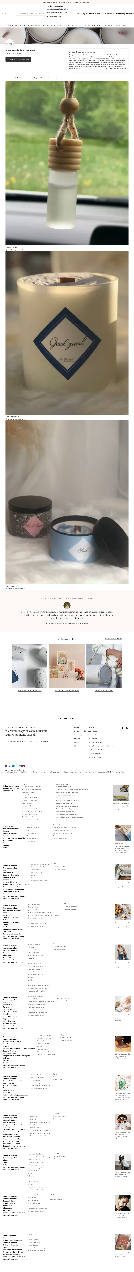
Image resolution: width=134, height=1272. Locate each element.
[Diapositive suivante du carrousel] (116, 613)
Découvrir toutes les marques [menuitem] (14, 896)
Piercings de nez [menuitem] (42, 1046)
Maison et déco (29, 25)
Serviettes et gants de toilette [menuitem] (40, 1130)
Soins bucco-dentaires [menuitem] (37, 1125)
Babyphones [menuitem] (34, 1116)
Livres (124, 25)
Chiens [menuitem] (5, 1162)
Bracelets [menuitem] (6, 1044)
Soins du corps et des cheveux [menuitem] (40, 1122)
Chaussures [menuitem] (7, 955)
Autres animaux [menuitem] (9, 1165)
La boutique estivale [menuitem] (28, 792)
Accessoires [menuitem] (7, 953)
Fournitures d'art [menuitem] (36, 1074)
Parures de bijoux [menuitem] (9, 1053)
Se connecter (107, 13)
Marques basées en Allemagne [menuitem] (66, 814)
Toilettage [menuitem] (30, 1176)
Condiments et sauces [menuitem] (11, 922)
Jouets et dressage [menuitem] (33, 1181)
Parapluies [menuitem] (30, 980)
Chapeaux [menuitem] (30, 958)
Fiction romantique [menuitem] (34, 1242)
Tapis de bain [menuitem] (35, 869)
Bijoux (73, 25)
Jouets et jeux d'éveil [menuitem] (11, 1134)
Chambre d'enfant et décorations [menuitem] (15, 1129)
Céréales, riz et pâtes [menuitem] (11, 917)
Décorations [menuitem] (31, 841)
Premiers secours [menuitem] (36, 1127)
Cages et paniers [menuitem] (33, 1170)
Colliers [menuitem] (6, 1058)
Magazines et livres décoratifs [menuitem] (14, 1252)
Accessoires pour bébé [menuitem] (11, 1136)
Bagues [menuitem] (6, 1060)
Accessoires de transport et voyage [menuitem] (39, 1157)
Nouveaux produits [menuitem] (33, 827)
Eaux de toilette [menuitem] (32, 1200)
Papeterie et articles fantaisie (86, 25)
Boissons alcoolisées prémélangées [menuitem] (39, 912)
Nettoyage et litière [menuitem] (33, 1159)
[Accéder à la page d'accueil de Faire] (7, 13)
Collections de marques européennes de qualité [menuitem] (72, 789)
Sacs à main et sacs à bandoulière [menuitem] (38, 985)
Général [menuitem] (6, 1247)
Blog (83, 14)
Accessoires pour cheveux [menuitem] (36, 955)
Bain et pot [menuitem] (34, 1119)
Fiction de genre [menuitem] (33, 1237)
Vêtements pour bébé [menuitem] (11, 1141)
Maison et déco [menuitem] (9, 826)
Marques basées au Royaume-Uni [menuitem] (67, 809)
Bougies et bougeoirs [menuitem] (34, 836)
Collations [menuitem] (7, 931)
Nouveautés (19, 25)
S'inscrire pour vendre (93, 14)
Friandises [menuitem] (30, 1184)
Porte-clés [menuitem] (30, 961)
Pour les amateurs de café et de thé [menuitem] (68, 800)
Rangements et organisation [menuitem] (62, 833)
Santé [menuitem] (29, 1179)
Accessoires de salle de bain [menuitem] (40, 864)
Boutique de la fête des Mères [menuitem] (31, 786)
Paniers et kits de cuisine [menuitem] (12, 934)
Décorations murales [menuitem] (60, 838)
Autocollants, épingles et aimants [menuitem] (15, 1095)
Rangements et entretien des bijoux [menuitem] (16, 1056)
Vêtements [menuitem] (7, 957)
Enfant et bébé (102, 25)
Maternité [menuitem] (6, 1127)
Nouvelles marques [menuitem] (33, 825)
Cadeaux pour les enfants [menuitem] (29, 814)
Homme (118, 25)
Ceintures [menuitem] (30, 947)
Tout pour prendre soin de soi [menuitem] (31, 820)
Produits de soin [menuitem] (9, 1203)
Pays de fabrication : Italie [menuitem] (64, 820)
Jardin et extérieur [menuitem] (33, 838)
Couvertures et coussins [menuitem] (61, 836)
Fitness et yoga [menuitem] (8, 1004)
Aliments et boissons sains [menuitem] (65, 795)
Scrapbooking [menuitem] (35, 1083)
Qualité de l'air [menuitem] (35, 1114)
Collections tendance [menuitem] (11, 786)
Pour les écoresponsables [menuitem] (29, 809)
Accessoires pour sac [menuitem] (34, 983)
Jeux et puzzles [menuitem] (8, 1083)
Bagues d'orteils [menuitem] (42, 1049)
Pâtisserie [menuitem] (6, 913)
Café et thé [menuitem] (7, 920)
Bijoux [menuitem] (5, 836)
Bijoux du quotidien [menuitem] (27, 817)
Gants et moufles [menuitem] (33, 952)
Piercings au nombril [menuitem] (44, 1038)
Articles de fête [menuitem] (8, 1090)
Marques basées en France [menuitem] (65, 811)
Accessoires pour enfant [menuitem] (12, 1139)
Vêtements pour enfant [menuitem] (11, 1143)
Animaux (111, 25)
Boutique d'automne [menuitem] (28, 795)
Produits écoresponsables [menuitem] (12, 1240)
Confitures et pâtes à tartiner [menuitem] (14, 929)
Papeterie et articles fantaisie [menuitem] (14, 838)
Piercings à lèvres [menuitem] (43, 1043)
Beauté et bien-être (63, 25)
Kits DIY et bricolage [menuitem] (37, 1077)
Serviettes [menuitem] (34, 875)
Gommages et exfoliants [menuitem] (35, 1007)
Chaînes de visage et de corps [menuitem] (47, 1041)
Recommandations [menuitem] (10, 791)
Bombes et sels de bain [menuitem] (35, 996)
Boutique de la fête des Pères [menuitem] (31, 789)
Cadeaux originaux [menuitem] (27, 806)
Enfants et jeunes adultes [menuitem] (12, 1250)
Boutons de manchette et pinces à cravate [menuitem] (19, 1048)
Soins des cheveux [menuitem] (10, 1012)
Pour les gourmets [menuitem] (62, 798)
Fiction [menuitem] (30, 1234)
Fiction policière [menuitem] (33, 1239)
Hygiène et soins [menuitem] (9, 1019)
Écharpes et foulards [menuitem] (34, 963)
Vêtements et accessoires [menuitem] (35, 1162)
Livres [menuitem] (5, 847)
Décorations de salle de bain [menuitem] (40, 867)
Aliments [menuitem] (30, 1173)
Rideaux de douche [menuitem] (37, 872)
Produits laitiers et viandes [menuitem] (13, 927)
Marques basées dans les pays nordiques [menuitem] (69, 817)
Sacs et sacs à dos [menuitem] (33, 944)
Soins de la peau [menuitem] (9, 1021)
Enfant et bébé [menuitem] (8, 840)
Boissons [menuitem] (6, 915)
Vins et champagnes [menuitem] (34, 904)
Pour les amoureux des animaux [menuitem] (31, 811)
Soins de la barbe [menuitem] (33, 1195)
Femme (53, 25)
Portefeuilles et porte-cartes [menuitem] (36, 974)
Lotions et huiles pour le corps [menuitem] (37, 999)
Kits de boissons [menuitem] (32, 921)
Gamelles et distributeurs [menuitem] (35, 1154)
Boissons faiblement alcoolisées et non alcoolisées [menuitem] (44, 915)
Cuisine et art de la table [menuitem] (61, 830)
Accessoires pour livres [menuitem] (11, 1254)
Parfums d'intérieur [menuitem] (59, 825)
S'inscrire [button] (88, 2)
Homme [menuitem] (6, 845)
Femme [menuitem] (6, 831)
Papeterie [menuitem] (6, 1092)
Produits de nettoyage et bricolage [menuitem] (64, 827)
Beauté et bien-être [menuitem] (10, 833)
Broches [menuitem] (6, 1046)
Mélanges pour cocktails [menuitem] (35, 918)
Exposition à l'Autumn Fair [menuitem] (30, 800)
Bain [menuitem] (28, 830)
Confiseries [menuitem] (7, 924)
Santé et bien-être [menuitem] (9, 1009)
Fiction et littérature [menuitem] (10, 1245)
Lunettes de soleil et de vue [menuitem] (36, 966)
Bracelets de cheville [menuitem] (44, 1035)
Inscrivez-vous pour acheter (123, 14)
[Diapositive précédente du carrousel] (17, 613)
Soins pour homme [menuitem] (10, 1016)
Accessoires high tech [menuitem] (34, 969)
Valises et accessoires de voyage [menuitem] (38, 972)
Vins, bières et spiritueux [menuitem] (12, 910)
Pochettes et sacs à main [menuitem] (35, 950)
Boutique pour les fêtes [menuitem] (29, 797)
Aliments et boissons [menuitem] (11, 829)
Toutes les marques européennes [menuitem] (67, 806)
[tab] (11, 78)
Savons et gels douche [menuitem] (34, 1010)
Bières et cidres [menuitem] (32, 907)
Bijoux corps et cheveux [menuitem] (12, 1041)
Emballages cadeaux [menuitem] (10, 1085)
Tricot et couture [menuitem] (36, 1080)
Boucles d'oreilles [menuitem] (9, 1051)
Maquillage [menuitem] (7, 1014)
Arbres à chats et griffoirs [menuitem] (35, 1168)
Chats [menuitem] (5, 1160)
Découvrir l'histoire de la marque (115, 68)
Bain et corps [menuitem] (8, 1002)
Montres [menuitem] (30, 977)
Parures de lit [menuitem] (31, 833)
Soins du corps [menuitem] (32, 1197)
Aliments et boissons (42, 25)
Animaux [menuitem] (6, 843)
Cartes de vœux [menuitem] (9, 1088)
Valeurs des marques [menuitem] (11, 788)
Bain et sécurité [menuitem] (9, 1122)
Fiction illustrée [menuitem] (33, 1245)
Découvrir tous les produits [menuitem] (13, 898)
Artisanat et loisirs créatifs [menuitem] (12, 1081)
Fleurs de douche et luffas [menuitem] (36, 1004)
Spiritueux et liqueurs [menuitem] (34, 910)
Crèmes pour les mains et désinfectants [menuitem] (40, 1001)
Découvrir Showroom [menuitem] (11, 950)
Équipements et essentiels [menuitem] (13, 1125)
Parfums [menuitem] (6, 1007)
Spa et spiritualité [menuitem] (9, 1023)
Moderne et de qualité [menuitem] (63, 786)
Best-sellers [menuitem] (7, 1238)
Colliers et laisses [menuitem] (33, 1165)
